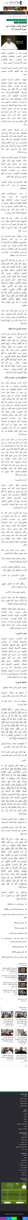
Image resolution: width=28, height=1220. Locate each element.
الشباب (25, 1121)
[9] (20, 522)
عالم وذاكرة (24, 1174)
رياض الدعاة (24, 1139)
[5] (21, 323)
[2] (25, 124)
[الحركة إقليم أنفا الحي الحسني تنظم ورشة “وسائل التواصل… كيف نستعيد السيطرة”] (7, 1014)
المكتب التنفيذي (23, 1098)
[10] (8, 677)
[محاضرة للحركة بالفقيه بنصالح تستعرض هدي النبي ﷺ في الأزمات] (7, 1050)
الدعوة (25, 1114)
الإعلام (25, 1126)
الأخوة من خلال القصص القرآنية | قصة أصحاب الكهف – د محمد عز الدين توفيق (9, 984)
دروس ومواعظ (23, 22)
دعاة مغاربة (24, 1172)
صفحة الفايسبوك (23, 1144)
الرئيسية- (9, 20)
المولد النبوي (24, 1160)
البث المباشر (24, 1142)
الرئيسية (24, 16)
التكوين (25, 1119)
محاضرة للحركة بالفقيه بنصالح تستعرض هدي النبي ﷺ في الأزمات (7, 1057)
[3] (19, 152)
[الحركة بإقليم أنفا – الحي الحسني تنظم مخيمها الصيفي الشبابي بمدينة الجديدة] (21, 1014)
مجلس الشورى (23, 1101)
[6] (7, 372)
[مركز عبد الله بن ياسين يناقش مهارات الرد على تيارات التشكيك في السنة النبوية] (21, 1050)
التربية (25, 1116)
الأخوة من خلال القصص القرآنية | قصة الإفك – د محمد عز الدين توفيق (9, 992)
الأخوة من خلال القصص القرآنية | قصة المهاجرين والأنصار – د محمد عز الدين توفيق (9, 970)
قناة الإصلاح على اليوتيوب (21, 1147)
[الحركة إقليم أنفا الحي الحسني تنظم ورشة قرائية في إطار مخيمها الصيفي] (7, 1032)
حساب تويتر (24, 1149)
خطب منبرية (24, 1162)
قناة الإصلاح (24, 1137)
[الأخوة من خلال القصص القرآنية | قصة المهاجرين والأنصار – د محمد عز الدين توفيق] (22, 970)
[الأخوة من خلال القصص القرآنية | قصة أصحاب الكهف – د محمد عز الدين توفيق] (22, 985)
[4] (19, 231)
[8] (16, 475)
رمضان (16, 22)
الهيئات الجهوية (23, 1103)
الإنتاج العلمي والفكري (22, 1124)
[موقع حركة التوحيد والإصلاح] (15, 3)
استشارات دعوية (23, 1170)
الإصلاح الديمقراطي (22, 1128)
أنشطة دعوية (24, 1167)
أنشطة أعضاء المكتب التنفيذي (15, 16)
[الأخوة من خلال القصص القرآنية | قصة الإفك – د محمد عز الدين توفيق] (22, 992)
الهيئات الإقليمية (23, 1105)
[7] (20, 434)
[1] (12, 92)
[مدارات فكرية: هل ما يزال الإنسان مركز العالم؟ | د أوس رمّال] (22, 978)
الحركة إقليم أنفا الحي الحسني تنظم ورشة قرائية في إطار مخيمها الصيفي (7, 1039)
